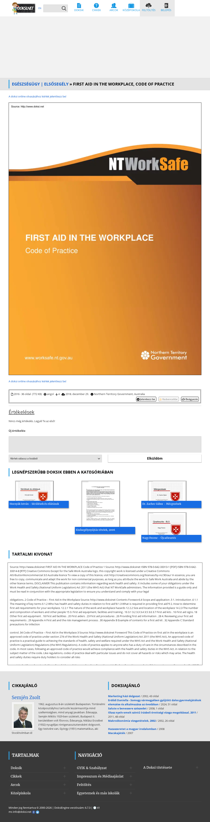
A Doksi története (157, 767)
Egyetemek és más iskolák (98, 793)
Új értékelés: (17, 431)
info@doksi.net (22, 812)
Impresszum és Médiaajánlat (100, 776)
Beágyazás (191, 399)
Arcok (114, 10)
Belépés (166, 10)
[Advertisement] (105, 47)
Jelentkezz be (147, 399)
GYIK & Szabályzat (92, 768)
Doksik (79, 10)
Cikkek (96, 10)
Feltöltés (148, 10)
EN (39, 8)
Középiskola (131, 10)
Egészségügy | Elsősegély (40, 84)
